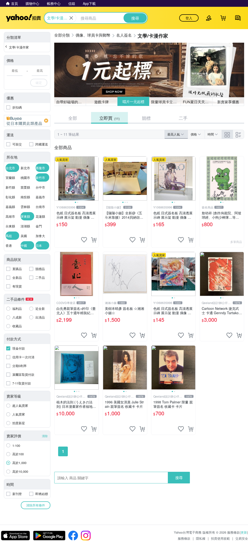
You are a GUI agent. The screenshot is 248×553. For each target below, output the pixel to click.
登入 (189, 18)
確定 (39, 82)
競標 (146, 118)
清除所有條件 (35, 505)
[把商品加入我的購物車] (94, 240)
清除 (45, 436)
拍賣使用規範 (220, 538)
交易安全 (241, 538)
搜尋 (179, 477)
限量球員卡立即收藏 (166, 101)
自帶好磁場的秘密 (70, 101)
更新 (244, 532)
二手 (183, 118)
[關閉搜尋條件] (71, 18)
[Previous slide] (57, 178)
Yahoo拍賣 (23, 18)
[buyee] (27, 121)
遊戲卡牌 (101, 101)
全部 (72, 118)
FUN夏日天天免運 (197, 101)
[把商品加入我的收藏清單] (84, 240)
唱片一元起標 (133, 101)
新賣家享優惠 (228, 101)
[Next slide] (95, 178)
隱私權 (200, 538)
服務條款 (184, 538)
